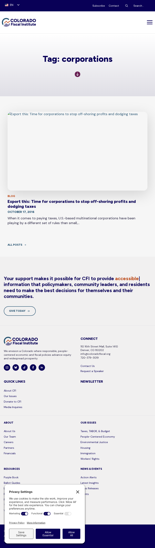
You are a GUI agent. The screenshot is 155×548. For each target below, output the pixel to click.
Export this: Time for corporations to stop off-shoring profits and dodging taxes (72, 204)
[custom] (24, 367)
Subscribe (98, 5)
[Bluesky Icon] (15, 367)
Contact (114, 5)
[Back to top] (147, 540)
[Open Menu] (150, 22)
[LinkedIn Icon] (42, 367)
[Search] (126, 5)
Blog (11, 196)
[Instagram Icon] (7, 367)
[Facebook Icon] (33, 367)
